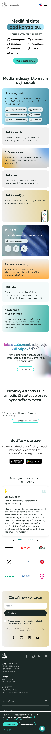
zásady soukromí (30, 629)
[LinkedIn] (29, 638)
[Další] (38, 540)
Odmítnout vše (27, 724)
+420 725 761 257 (9, 679)
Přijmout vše (10, 724)
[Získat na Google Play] (34, 461)
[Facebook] (13, 638)
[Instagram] (21, 638)
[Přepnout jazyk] (40, 4)
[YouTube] (38, 638)
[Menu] (46, 5)
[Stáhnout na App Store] (16, 461)
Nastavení (7, 730)
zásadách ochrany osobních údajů (20, 718)
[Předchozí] (13, 540)
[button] (42, 729)
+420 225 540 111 (9, 682)
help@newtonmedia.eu (18, 692)
